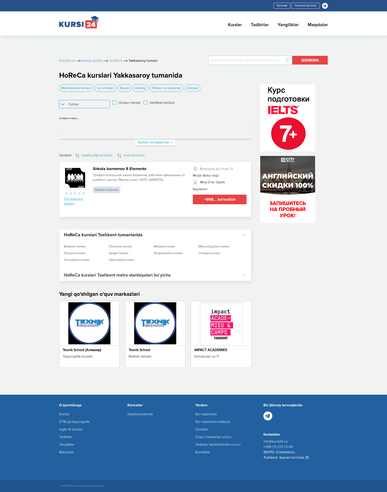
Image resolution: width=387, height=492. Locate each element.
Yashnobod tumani (121, 260)
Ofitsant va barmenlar (166, 88)
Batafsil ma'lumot (106, 190)
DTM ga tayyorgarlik (74, 422)
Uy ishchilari (105, 88)
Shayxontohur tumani (168, 253)
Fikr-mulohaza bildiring (73, 201)
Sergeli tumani (118, 253)
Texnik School (139, 350)
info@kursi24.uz (275, 441)
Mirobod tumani (164, 246)
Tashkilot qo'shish (306, 5)
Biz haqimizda (206, 414)
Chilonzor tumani (120, 246)
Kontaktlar (202, 452)
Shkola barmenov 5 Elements (119, 168)
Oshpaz (192, 88)
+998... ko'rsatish (220, 199)
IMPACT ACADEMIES (210, 350)
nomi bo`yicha (133, 155)
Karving (140, 88)
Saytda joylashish (140, 414)
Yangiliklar (288, 25)
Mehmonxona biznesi (76, 88)
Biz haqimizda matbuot (212, 422)
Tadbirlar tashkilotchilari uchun (218, 444)
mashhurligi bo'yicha (96, 155)
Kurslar (235, 25)
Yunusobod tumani (77, 260)
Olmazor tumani (74, 253)
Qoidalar (201, 429)
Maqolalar (318, 25)
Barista (124, 88)
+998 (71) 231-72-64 (278, 447)
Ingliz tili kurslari (71, 429)
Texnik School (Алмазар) (82, 350)
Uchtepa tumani (209, 253)
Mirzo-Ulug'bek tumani (214, 246)
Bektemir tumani (75, 246)
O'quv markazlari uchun (213, 437)
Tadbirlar (260, 25)
